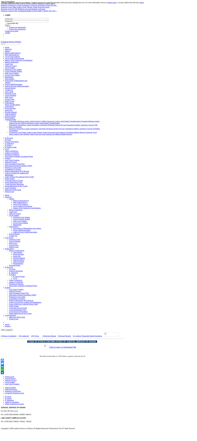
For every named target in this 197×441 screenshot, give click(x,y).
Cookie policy (112, 2)
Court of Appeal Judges (21, 219)
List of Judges (14, 215)
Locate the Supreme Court (14, 393)
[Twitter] (62, 363)
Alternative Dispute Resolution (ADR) (22, 295)
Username (9, 19)
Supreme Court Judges (21, 217)
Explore (8, 288)
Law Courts (9, 238)
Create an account (11, 31)
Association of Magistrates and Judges (27, 228)
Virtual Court (13, 319)
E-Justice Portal (19, 276)
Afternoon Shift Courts (17, 317)
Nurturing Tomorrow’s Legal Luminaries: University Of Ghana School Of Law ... (29, 5)
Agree (141, 2)
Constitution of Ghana (17, 299)
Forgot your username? (17, 29)
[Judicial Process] (42, 336)
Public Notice (14, 306)
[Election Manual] (49, 336)
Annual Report (14, 234)
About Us (8, 197)
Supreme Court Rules (13, 391)
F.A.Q (15, 278)
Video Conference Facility (14, 404)
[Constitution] (9, 336)
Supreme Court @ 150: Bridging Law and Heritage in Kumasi (23, 9)
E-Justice (12, 275)
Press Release (18, 254)
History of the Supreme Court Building (27, 208)
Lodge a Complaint (16, 282)
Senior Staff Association (21, 230)
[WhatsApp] (62, 369)
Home (7, 195)
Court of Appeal (14, 241)
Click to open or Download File (62, 347)
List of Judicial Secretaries (22, 206)
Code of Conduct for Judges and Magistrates (25, 302)
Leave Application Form (17, 310)
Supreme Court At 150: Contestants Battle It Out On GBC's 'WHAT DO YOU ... (29, 11)
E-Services (9, 267)
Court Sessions (10, 315)
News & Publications (16, 251)
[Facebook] (62, 360)
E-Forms (12, 269)
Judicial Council (15, 214)
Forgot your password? (17, 27)
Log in (7, 25)
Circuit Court (13, 245)
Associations (13, 226)
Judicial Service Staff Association (25, 232)
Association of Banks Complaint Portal (23, 286)
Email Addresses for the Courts (20, 313)
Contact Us (13, 236)
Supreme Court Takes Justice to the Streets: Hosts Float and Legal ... (26, 7)
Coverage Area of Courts (18, 308)
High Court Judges (20, 221)
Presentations (18, 263)
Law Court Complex (16, 289)
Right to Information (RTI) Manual (21, 300)
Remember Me (12, 23)
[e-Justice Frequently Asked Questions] (87, 336)
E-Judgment (13, 273)
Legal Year (13, 212)
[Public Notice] (111, 336)
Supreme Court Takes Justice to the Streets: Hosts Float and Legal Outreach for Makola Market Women (53, 133)
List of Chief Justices (20, 204)
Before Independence (21, 201)
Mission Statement (15, 210)
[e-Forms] (35, 336)
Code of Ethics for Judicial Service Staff (23, 304)
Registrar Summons (16, 284)
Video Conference (15, 280)
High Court (13, 243)
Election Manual (19, 258)
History (11, 199)
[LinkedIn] (62, 366)
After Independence (20, 202)
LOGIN (7, 33)
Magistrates (17, 225)
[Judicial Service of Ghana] (11, 42)
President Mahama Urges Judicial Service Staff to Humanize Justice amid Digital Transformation (54, 122)
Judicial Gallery (18, 260)
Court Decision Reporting (18, 312)
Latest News (17, 252)
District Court (13, 247)
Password (8, 21)
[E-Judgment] (24, 336)
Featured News (14, 265)
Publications (9, 249)
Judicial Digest (18, 262)
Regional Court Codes (17, 297)
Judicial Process (15, 291)
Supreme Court (14, 239)
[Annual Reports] (64, 336)
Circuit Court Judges (20, 223)
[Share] (62, 372)
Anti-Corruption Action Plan (19, 293)
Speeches (17, 256)
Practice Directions (16, 271)
